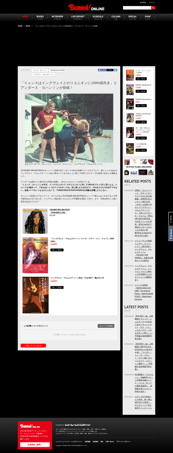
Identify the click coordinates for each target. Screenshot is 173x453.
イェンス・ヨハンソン (40, 70)
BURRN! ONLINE (87, 7)
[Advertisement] (86, 45)
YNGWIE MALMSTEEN (57, 70)
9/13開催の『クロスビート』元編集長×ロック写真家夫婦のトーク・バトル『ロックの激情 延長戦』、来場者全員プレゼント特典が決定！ (144, 383)
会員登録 (87, 441)
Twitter (109, 70)
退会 (102, 441)
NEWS (28, 26)
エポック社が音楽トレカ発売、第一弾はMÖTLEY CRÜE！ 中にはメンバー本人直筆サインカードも (143, 402)
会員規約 (95, 441)
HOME (20, 26)
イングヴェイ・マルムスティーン (43, 74)
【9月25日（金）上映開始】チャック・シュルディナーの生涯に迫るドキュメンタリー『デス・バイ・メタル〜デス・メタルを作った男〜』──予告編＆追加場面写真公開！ (144, 327)
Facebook (170, 234)
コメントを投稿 (106, 326)
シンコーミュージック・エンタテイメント (78, 425)
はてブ (115, 70)
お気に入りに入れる (33, 346)
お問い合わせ (110, 441)
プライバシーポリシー (123, 441)
